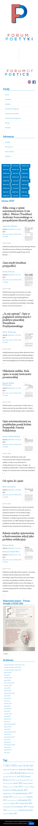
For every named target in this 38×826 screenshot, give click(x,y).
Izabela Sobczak (8, 271)
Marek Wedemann (9, 332)
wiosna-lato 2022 (9, 693)
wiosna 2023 (15, 169)
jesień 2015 (6, 196)
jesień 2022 (6, 173)
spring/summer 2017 (24, 793)
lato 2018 (16, 188)
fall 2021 (14, 777)
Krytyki (7, 123)
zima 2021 (25, 177)
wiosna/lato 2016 (9, 745)
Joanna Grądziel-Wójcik (11, 436)
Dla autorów (9, 147)
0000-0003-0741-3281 (14, 555)
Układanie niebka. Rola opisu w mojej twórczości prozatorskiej (17, 374)
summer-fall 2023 (22, 797)
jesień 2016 (15, 192)
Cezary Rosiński (6, 773)
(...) (9, 255)
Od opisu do (13, 481)
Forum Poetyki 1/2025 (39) (12, 670)
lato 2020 (16, 181)
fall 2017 (9, 777)
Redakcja (8, 156)
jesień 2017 (25, 188)
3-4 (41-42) (27, 765)
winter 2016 (6, 803)
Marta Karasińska (9, 486)
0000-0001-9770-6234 (14, 440)
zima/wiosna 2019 (10, 724)
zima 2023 (25, 169)
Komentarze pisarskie (12, 113)
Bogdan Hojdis (8, 545)
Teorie (7, 95)
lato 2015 (16, 196)
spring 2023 (15, 797)
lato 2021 (6, 177)
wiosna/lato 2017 (9, 737)
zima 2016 (24, 192)
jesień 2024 (6, 166)
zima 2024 (6, 169)
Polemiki (7, 128)
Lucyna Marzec (26, 787)
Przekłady (8, 99)
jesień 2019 (15, 184)
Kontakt (7, 142)
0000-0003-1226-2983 (14, 388)
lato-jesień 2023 (9, 683)
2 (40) (19, 765)
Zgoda (31, 823)
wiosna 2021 (15, 177)
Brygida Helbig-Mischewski (8, 384)
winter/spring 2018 (24, 800)
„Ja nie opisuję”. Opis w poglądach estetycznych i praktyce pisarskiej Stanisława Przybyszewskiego (17, 320)
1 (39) (6, 765)
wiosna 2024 (25, 166)
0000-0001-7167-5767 (14, 275)
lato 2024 (16, 166)
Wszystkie (25, 196)
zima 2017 (6, 192)
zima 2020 (6, 184)
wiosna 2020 (25, 181)
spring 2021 (8, 796)
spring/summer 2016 (9, 793)
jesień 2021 (25, 173)
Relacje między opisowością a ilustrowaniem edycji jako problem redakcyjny (18, 536)
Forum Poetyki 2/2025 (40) (12, 667)
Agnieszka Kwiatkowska (10, 769)
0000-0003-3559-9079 (14, 335)
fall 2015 (28, 773)
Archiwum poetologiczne (13, 118)
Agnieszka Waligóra (10, 226)
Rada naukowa (9, 151)
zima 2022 (15, 173)
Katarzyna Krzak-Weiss (11, 551)
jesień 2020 (6, 181)
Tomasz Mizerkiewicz (12, 800)
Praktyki (7, 104)
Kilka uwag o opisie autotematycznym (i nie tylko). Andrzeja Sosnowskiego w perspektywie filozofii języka (19, 214)
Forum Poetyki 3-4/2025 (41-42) (14, 665)
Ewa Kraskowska (18, 772)
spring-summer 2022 (19, 790)
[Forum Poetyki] (19, 13)
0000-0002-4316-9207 (14, 229)
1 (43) (13, 765)
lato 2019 (24, 184)
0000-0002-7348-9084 (14, 490)
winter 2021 (14, 803)
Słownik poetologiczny (12, 109)
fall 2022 (21, 776)
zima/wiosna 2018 (10, 732)
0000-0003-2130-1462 (14, 548)
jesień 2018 (6, 188)
